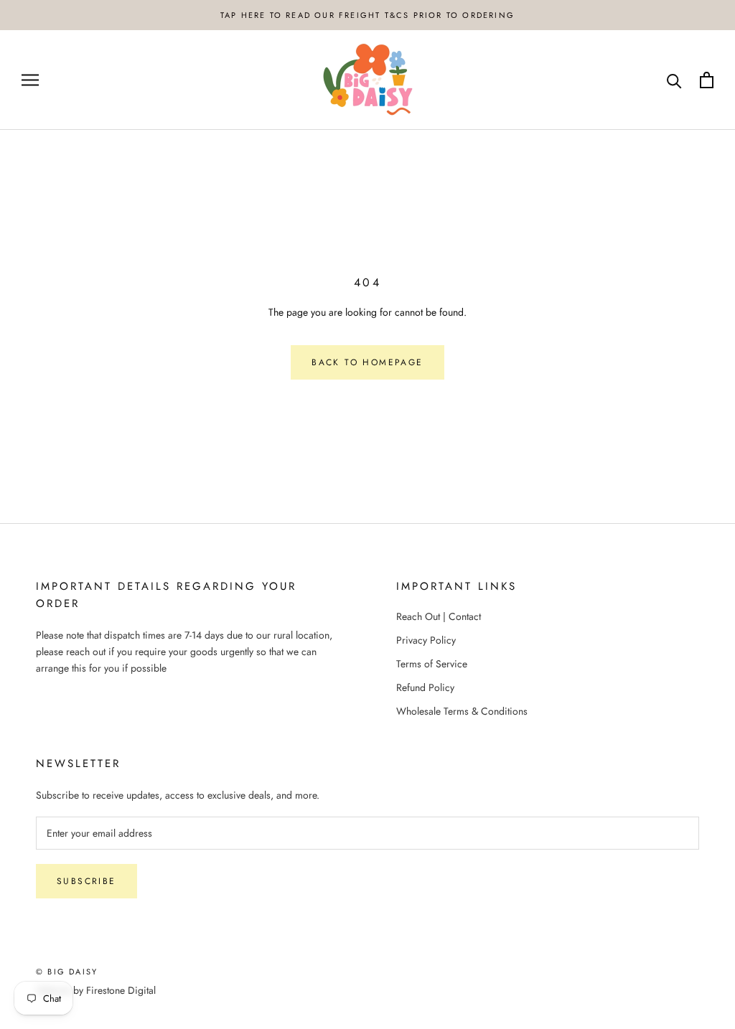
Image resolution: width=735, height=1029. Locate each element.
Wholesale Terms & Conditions (462, 711)
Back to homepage (367, 362)
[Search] (674, 80)
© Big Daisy (67, 971)
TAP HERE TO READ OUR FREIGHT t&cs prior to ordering (367, 15)
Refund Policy (425, 687)
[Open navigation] (30, 80)
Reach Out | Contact (438, 616)
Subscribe (86, 881)
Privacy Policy (426, 640)
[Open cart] (706, 80)
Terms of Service (431, 664)
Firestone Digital (121, 990)
